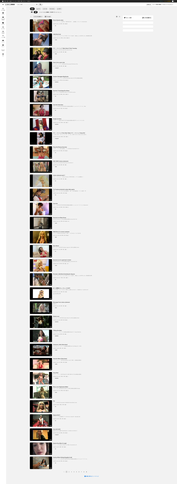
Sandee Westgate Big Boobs (60, 76)
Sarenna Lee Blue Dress (59, 217)
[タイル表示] (119, 16)
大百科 (18, 1)
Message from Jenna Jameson (61, 302)
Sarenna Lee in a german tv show (62, 260)
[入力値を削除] (37, 4)
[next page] (86, 472)
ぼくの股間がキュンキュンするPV (61, 288)
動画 (5, 1)
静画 (7, 1)
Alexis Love (56, 316)
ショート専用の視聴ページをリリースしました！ (162, 4)
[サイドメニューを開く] (3, 4)
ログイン (161, 1)
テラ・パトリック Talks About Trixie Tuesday (65, 48)
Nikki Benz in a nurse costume (61, 231)
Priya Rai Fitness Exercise (60, 147)
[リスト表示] (117, 16)
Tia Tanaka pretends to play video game (64, 189)
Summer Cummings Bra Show (61, 90)
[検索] (40, 4)
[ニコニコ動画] (10, 4)
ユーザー (59, 8)
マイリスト (52, 8)
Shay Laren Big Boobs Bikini (60, 387)
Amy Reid (55, 372)
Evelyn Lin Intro (57, 119)
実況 (21, 1)
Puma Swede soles (58, 20)
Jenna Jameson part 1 (59, 175)
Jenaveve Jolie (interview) (60, 344)
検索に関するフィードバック (92, 476)
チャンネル (14, 1)
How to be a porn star (59, 62)
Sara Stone (56, 245)
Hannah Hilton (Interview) (60, 358)
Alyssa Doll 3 (56, 415)
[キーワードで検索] (32, 12)
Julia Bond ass (57, 34)
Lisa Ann (55, 203)
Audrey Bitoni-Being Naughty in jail (62, 457)
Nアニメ (24, 1)
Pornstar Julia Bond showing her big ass (64, 274)
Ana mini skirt (56, 429)
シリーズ (45, 8)
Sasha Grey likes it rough (60, 443)
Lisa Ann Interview (58, 104)
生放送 (10, 1)
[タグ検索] (36, 12)
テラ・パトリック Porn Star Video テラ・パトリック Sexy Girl (69, 133)
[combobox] (27, 4)
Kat (54, 401)
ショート (38, 8)
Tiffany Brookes (57, 330)
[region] (3, 245)
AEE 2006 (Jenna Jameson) (60, 161)
